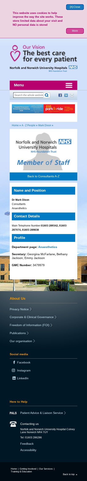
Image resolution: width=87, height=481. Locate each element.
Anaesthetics (47, 247)
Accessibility (28, 450)
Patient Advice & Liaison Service (41, 413)
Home (15, 125)
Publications (18, 333)
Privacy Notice (19, 309)
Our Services (46, 468)
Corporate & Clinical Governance (32, 317)
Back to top (69, 474)
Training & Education (21, 471)
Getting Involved (28, 468)
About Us (17, 298)
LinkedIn (66, 95)
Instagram (24, 370)
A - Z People (28, 125)
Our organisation (21, 341)
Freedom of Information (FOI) (29, 325)
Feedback (27, 443)
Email (72, 95)
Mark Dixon (44, 125)
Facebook (60, 95)
